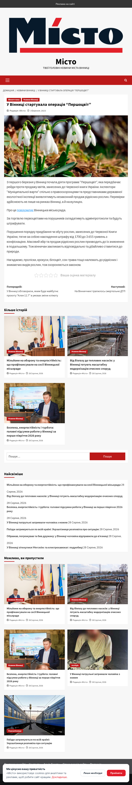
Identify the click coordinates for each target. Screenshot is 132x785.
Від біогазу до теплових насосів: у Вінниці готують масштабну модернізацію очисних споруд (92, 365)
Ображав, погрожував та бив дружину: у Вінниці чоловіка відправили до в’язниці (57, 536)
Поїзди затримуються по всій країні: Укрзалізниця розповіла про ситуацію (53, 529)
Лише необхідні (93, 772)
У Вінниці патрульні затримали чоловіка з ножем (37, 522)
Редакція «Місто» (18, 110)
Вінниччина (13, 99)
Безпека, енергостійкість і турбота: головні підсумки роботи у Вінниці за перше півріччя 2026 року (31, 432)
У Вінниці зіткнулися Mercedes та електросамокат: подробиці (45, 547)
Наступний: (100, 289)
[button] (7, 80)
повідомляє (25, 210)
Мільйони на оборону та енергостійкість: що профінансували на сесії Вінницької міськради (34, 365)
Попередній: (32, 291)
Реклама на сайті (65, 3)
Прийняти (116, 772)
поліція (75, 665)
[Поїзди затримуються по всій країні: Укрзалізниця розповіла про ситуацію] (34, 715)
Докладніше (59, 777)
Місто (66, 62)
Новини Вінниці (30, 99)
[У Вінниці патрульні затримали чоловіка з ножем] (97, 650)
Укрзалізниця (14, 731)
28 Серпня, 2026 (36, 373)
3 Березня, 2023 (38, 110)
